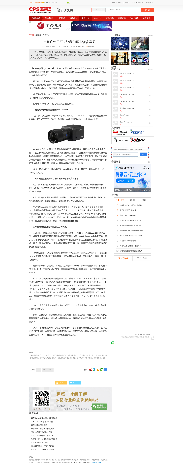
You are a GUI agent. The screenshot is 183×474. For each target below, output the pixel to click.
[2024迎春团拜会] (132, 178)
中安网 (31, 35)
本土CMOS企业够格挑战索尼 (42, 422)
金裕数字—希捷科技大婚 (126, 240)
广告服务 (147, 334)
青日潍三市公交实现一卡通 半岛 (129, 246)
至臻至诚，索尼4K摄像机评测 (42, 429)
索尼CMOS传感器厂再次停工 (42, 436)
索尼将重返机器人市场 (40, 443)
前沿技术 (98, 18)
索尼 (44, 370)
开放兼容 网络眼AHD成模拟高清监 (130, 225)
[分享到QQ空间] (98, 369)
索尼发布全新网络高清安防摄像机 (44, 418)
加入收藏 (47, 2)
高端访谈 (122, 18)
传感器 (50, 370)
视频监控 (45, 328)
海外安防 (134, 18)
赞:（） (62, 383)
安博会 (59, 285)
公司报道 (61, 18)
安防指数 (110, 18)
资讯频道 (38, 35)
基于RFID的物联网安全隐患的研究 (130, 230)
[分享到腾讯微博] (94, 369)
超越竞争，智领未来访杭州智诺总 (129, 205)
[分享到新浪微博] (90, 369)
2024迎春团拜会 (123, 190)
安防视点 (73, 18)
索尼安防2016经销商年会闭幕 (42, 446)
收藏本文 (91, 46)
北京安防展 (81, 285)
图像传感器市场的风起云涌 (41, 432)
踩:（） (76, 383)
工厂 (38, 370)
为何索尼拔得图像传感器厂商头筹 (44, 439)
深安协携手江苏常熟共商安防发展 (129, 235)
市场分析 (86, 18)
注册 (119, 2)
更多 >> (150, 35)
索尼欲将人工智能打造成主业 (42, 450)
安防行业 (49, 278)
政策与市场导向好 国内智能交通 (129, 220)
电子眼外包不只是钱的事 (126, 210)
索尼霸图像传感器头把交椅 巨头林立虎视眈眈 (51, 210)
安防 (61, 94)
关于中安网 (139, 334)
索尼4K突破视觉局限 (39, 425)
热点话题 (147, 18)
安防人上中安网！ (36, 2)
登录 (113, 2)
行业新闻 (49, 18)
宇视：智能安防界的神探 (126, 215)
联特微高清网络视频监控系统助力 (129, 251)
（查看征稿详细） (97, 462)
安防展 (36, 285)
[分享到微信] (102, 369)
